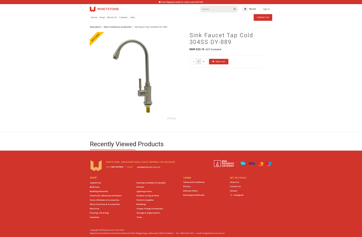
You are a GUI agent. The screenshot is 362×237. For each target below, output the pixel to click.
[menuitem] (94, 17)
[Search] (234, 9)
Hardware (94, 217)
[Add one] (205, 61)
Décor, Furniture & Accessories (117, 26)
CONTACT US (263, 17)
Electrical (94, 208)
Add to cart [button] (220, 61)
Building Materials (99, 191)
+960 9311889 (116, 166)
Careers (233, 190)
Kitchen (140, 186)
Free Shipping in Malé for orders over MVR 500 (182, 2)
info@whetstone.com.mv (213, 233)
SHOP (93, 177)
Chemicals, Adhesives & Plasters (105, 195)
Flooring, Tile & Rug (99, 212)
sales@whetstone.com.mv (148, 167)
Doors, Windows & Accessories (104, 200)
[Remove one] (193, 61)
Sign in (266, 8)
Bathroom (94, 186)
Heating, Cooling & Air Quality (151, 182)
